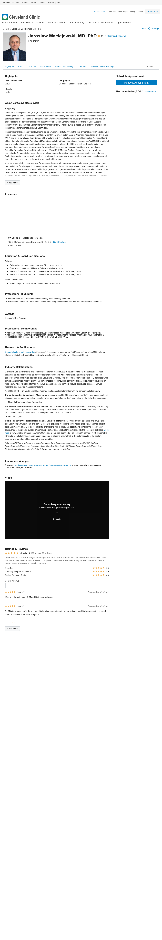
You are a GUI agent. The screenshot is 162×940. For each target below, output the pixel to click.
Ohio (58, 2)
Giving (132, 11)
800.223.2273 (99, 11)
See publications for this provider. (20, 351)
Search (154, 11)
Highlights (9, 66)
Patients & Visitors (57, 22)
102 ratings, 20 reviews (115, 36)
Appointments (124, 22)
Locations (32, 66)
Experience (45, 66)
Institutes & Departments (100, 22)
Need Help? (123, 11)
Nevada (51, 2)
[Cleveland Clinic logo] (21, 18)
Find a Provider (9, 22)
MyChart (112, 11)
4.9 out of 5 (24, 553)
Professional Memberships (102, 66)
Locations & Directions (32, 22)
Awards (83, 66)
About (21, 66)
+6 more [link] (150, 66)
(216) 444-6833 (149, 91)
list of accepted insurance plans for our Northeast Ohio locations (42, 465)
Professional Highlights (65, 66)
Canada (25, 2)
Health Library (77, 22)
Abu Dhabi (15, 2)
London (42, 2)
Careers (140, 11)
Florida (33, 2)
